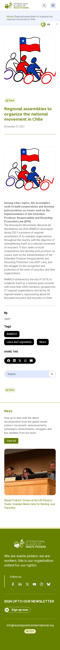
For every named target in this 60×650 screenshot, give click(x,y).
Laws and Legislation (19, 342)
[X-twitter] (27, 584)
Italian (46, 34)
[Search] (52, 374)
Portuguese (49, 41)
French (46, 27)
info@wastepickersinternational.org (30, 625)
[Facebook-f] (13, 584)
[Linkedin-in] (20, 584)
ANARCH (12, 334)
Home (10, 16)
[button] (9, 360)
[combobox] (30, 374)
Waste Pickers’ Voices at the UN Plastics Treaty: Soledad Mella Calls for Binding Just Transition (29, 504)
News (42, 342)
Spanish (47, 47)
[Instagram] (41, 584)
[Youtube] (34, 584)
